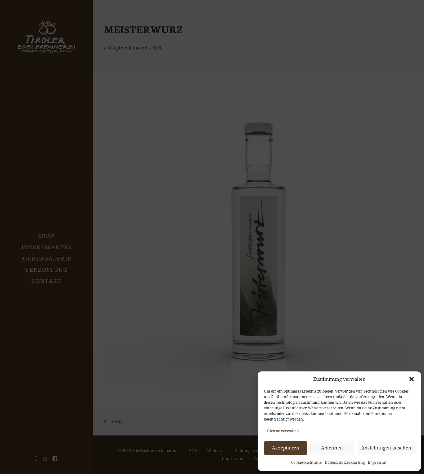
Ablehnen (332, 448)
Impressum (377, 462)
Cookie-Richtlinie (306, 462)
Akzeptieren (285, 448)
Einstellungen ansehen (385, 448)
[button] (411, 379)
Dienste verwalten (283, 431)
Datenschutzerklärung (345, 462)
